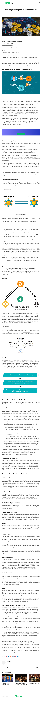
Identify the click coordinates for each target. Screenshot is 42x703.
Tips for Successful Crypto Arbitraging (10, 47)
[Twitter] (38, 696)
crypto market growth (32, 498)
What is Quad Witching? (34, 683)
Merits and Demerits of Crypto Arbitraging (11, 48)
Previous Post (6, 667)
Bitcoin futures (26, 332)
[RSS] (40, 696)
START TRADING (21, 133)
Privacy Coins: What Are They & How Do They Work (21, 684)
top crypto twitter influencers (22, 565)
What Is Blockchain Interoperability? (6, 684)
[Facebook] (36, 696)
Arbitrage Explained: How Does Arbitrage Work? (12, 41)
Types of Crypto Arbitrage (7, 45)
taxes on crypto (29, 592)
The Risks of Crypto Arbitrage (8, 50)
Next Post (37, 667)
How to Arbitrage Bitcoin (7, 43)
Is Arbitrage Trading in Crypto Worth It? (10, 52)
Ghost (7, 696)
